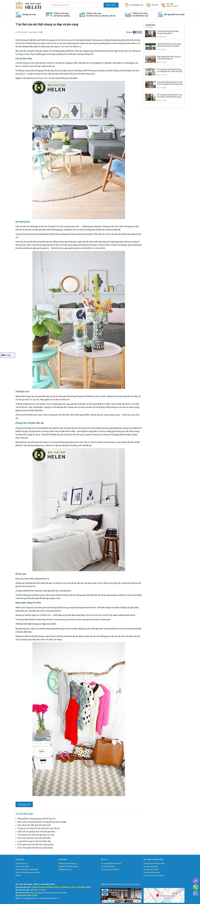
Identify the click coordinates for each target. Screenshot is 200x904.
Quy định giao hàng (150, 866)
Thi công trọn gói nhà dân (110, 869)
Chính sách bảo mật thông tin (154, 875)
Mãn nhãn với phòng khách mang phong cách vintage (41, 822)
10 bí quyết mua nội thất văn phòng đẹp (35, 844)
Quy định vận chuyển (151, 869)
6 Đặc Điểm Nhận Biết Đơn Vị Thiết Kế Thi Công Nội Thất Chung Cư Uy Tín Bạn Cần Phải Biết (170, 84)
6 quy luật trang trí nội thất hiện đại (34, 841)
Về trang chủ (24, 804)
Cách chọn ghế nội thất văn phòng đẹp (35, 847)
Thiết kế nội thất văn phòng (68, 866)
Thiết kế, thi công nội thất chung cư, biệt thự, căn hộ (100, 14)
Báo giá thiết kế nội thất (174, 14)
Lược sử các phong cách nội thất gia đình (36, 831)
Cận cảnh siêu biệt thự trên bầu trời (33, 825)
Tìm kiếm (112, 5)
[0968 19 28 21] (195, 887)
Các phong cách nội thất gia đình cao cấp (35, 834)
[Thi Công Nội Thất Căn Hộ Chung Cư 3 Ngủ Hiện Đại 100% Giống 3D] (150, 72)
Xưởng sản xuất (29, 14)
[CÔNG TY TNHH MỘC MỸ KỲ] (30, 5)
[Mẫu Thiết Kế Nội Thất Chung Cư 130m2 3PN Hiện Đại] (150, 59)
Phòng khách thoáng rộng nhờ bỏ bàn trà (36, 818)
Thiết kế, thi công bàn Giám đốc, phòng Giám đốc (68, 21)
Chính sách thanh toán (152, 872)
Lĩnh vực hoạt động (22, 866)
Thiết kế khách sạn (65, 869)
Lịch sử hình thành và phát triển (27, 869)
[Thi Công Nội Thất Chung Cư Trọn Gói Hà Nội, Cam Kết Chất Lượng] (150, 97)
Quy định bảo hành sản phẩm (154, 863)
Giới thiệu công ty (22, 863)
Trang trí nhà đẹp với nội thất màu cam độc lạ (38, 828)
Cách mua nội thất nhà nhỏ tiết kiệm (34, 838)
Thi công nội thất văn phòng (111, 863)
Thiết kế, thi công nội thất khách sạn (140, 14)
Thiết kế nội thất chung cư (67, 863)
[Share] (134, 32)
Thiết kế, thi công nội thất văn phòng (62, 14)
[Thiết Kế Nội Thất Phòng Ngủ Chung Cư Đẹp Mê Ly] (150, 34)
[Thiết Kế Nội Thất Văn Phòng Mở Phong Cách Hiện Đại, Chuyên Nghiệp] (150, 46)
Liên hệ (18, 875)
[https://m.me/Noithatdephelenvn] (195, 881)
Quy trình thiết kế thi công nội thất (28, 872)
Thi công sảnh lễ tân (108, 866)
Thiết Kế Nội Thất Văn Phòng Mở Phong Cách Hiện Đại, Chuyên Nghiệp (169, 46)
